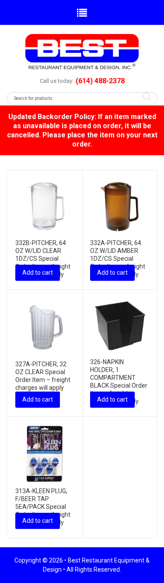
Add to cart (37, 272)
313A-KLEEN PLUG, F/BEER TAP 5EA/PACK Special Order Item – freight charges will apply (42, 507)
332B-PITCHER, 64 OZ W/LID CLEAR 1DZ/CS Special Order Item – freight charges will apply (42, 258)
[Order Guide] (82, 52)
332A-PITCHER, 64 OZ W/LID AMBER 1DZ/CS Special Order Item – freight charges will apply (117, 258)
